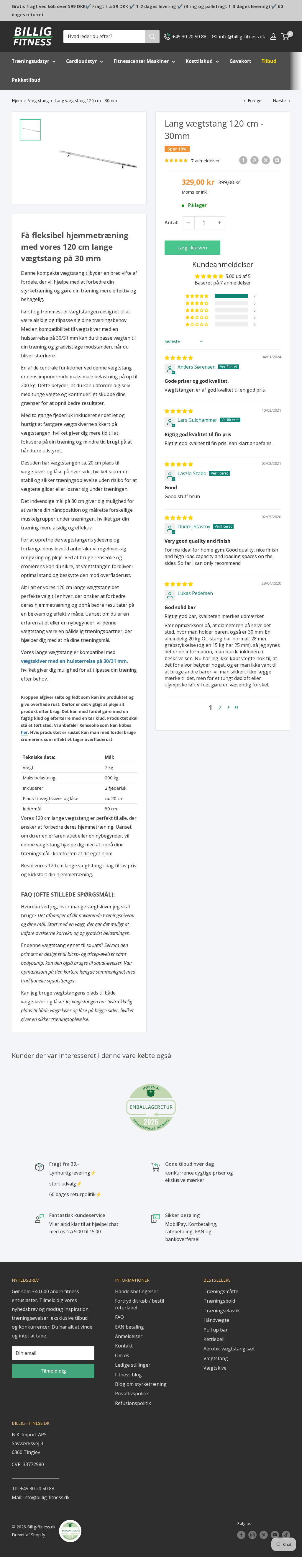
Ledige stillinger (132, 1365)
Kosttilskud (199, 61)
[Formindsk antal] (188, 223)
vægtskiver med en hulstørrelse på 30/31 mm (74, 661)
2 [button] (220, 707)
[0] (285, 36)
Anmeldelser (128, 1336)
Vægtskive (214, 1368)
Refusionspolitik (133, 1403)
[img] (179, 357)
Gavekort (240, 61)
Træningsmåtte (220, 1291)
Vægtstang (38, 100)
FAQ (119, 1317)
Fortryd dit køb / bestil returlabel (139, 1304)
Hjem (17, 100)
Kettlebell (213, 1339)
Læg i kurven (192, 247)
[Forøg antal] (219, 223)
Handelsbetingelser (136, 1291)
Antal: (171, 222)
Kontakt (124, 1345)
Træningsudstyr (30, 61)
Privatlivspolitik (132, 1393)
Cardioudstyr (81, 61)
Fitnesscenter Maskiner (141, 61)
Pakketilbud (26, 80)
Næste (279, 100)
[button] (197, 296)
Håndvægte (216, 1320)
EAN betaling (129, 1327)
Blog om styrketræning (141, 1384)
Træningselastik (221, 1310)
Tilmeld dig (53, 1371)
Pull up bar (215, 1330)
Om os (122, 1355)
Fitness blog (128, 1374)
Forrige (254, 100)
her (24, 732)
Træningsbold (219, 1301)
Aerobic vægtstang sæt (229, 1348)
